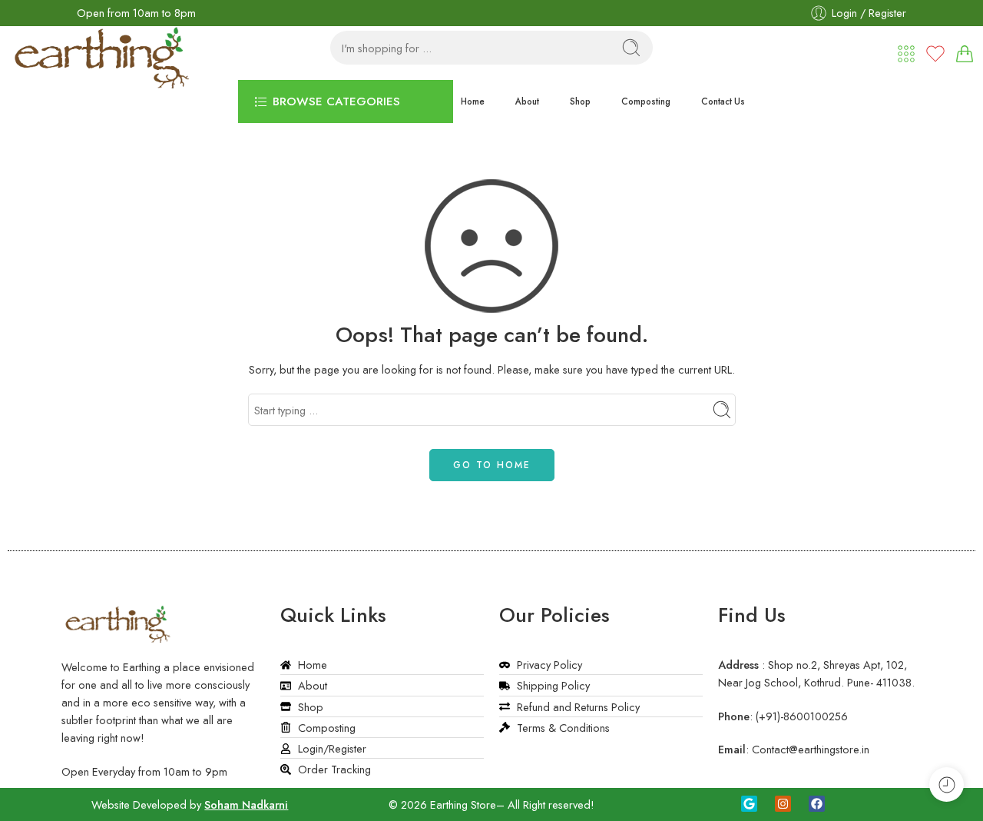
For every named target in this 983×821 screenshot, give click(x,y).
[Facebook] (817, 804)
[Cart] (964, 54)
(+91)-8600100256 (802, 716)
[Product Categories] (906, 54)
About (527, 101)
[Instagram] (783, 804)
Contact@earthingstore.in (810, 749)
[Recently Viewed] (946, 784)
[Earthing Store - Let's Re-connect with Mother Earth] (104, 45)
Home (473, 101)
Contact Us (723, 101)
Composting (645, 101)
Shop (580, 101)
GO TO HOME (492, 465)
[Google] (749, 804)
